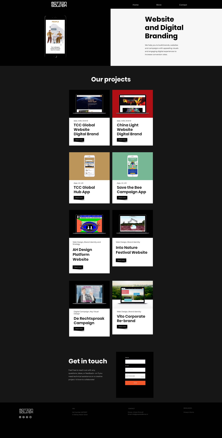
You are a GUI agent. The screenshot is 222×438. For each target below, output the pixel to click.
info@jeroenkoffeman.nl (140, 414)
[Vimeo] (27, 417)
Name (127, 357)
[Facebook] (23, 417)
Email (127, 365)
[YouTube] (30, 417)
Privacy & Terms (189, 412)
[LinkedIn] (20, 417)
